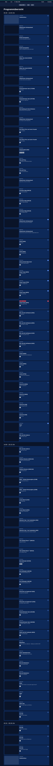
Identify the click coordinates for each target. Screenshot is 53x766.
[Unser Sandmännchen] (11, 655)
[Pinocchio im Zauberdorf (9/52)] (11, 594)
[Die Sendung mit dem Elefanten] (11, 111)
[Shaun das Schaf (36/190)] (11, 70)
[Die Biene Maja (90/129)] (11, 213)
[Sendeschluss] (11, 19)
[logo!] (11, 427)
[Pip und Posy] (11, 162)
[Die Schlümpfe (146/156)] (11, 583)
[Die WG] (11, 716)
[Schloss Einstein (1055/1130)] (11, 461)
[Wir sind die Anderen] (11, 437)
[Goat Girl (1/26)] (11, 407)
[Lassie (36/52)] (11, 366)
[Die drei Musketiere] (11, 665)
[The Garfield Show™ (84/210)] (11, 553)
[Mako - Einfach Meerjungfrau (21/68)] (11, 481)
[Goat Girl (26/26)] (11, 396)
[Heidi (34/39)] (11, 243)
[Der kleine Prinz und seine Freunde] (11, 131)
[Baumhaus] (11, 644)
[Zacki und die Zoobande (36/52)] (11, 634)
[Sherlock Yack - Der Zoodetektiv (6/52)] (11, 532)
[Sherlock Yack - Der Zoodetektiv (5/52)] (11, 522)
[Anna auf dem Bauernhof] (11, 264)
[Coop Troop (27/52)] (11, 284)
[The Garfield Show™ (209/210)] (11, 543)
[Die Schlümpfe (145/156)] (11, 573)
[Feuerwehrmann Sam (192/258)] (11, 624)
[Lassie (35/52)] (11, 356)
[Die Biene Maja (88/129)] (11, 192)
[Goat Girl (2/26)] (11, 417)
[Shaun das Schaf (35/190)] (11, 60)
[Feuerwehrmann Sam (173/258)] (11, 91)
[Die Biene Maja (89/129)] (11, 203)
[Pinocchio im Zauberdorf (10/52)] (11, 604)
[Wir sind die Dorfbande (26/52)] (11, 325)
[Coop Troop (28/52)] (11, 294)
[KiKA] (26, 2)
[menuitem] (1, 2)
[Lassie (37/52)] (11, 376)
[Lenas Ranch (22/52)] (11, 512)
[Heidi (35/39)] (11, 254)
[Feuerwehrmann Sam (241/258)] (11, 614)
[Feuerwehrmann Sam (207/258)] (11, 101)
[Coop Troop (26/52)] (11, 274)
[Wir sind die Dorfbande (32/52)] (11, 345)
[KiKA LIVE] (11, 706)
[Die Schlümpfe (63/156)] (11, 563)
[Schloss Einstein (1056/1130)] (11, 471)
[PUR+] (11, 685)
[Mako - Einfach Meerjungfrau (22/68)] (11, 492)
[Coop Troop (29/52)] (11, 305)
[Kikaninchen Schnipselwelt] (11, 29)
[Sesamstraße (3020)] (11, 152)
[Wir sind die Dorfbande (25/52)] (11, 315)
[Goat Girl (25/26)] (11, 386)
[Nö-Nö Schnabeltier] (11, 40)
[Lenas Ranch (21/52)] (11, 502)
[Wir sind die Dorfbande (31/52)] (11, 335)
